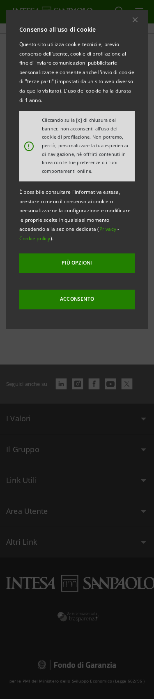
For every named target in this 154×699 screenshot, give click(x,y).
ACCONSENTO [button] (77, 298)
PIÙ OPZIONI (77, 262)
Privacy (108, 228)
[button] (135, 19)
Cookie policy (35, 238)
